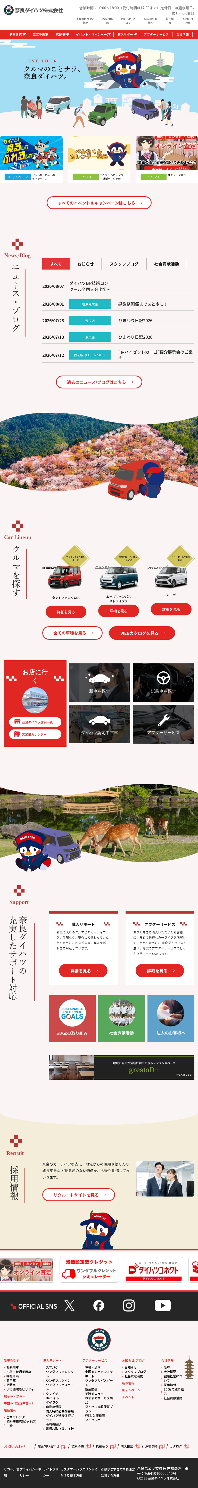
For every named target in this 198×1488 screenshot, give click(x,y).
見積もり (102, 1446)
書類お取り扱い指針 (85, 21)
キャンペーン (131, 1390)
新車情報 (128, 1383)
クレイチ (52, 1393)
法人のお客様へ (150, 21)
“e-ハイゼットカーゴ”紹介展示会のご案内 (155, 355)
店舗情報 (62, 34)
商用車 (11, 1380)
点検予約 (151, 1446)
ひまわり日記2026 (135, 320)
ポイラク (52, 1402)
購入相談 (127, 1446)
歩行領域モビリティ (20, 1389)
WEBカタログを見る (139, 633)
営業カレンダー (17, 1417)
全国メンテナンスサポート (99, 1373)
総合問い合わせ (48, 1446)
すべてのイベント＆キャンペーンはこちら (96, 203)
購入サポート (127, 34)
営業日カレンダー (34, 734)
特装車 (11, 1385)
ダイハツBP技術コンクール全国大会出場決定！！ (90, 286)
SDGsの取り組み (174, 1391)
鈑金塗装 (91, 1389)
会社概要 (170, 1371)
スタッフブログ (135, 1371)
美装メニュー (94, 1393)
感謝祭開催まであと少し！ (143, 304)
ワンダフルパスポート (60, 1387)
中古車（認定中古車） (19, 1403)
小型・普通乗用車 (18, 1371)
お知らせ (131, 1367)
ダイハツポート (96, 1420)
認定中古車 (40, 34)
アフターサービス (156, 34)
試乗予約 (77, 1446)
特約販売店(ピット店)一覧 (21, 1423)
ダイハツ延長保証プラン (60, 1417)
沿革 (167, 1367)
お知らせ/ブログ (128, 21)
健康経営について (173, 1378)
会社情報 (182, 34)
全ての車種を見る (69, 633)
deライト (52, 1398)
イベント (128, 1397)
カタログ (176, 1446)
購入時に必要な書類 (60, 1411)
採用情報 (170, 21)
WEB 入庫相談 (95, 1415)
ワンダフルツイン (58, 1380)
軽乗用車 (12, 1367)
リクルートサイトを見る (76, 1195)
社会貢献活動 (134, 1376)
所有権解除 (107, 21)
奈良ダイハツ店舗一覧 (37, 722)
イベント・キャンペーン (93, 34)
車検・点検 (93, 1367)
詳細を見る (41, 610)
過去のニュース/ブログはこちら (96, 382)
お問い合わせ (188, 21)
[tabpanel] (129, 69)
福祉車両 (12, 1376)
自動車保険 (53, 1406)
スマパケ (52, 1367)
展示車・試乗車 (15, 1396)
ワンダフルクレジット (60, 1373)
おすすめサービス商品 (99, 1400)
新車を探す (17, 34)
